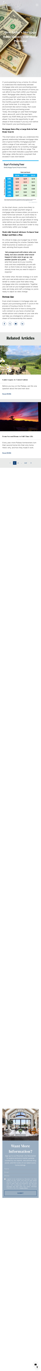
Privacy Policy (23, 1188)
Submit (20, 1193)
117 (25, 463)
